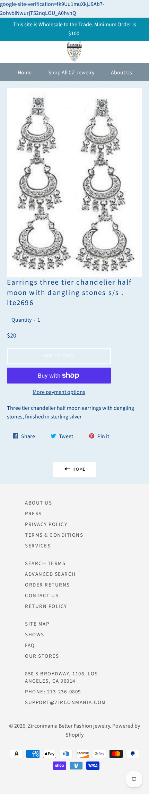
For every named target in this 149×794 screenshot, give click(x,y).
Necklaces (72, 89)
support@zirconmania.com (65, 702)
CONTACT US (42, 595)
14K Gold (76, 106)
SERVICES (38, 546)
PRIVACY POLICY (46, 524)
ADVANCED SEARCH (50, 574)
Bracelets (33, 89)
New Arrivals (35, 106)
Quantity (21, 320)
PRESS (33, 513)
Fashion (44, 123)
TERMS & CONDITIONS (54, 535)
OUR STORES (42, 656)
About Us (121, 72)
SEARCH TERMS (45, 563)
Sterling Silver (92, 123)
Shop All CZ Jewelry (71, 72)
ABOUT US (38, 503)
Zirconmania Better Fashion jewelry (69, 726)
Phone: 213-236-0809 (53, 691)
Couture (114, 106)
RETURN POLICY (46, 606)
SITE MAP (37, 624)
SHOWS (34, 634)
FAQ (30, 645)
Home (25, 72)
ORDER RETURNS (47, 585)
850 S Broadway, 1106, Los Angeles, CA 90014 (61, 677)
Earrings (111, 89)
